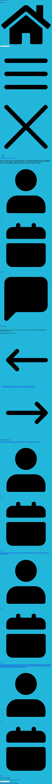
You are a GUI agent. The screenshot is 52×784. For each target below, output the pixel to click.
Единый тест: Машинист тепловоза (8, 158)
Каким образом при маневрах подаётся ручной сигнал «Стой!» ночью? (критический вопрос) (18, 386)
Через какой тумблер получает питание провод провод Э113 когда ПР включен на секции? (20, 442)
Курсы (3, 155)
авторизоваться (18, 779)
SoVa (1, 218)
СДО (3, 154)
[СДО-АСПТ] (26, 45)
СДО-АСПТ (2, 2)
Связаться (3, 156)
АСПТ (1, 158)
